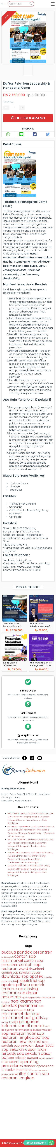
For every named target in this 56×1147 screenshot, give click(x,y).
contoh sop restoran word (20, 966)
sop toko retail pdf (46, 1058)
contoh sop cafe (7, 957)
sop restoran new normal (25, 1039)
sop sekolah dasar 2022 (34, 1045)
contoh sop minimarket (18, 958)
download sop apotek (22, 976)
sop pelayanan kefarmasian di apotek (22, 1023)
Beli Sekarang (29, 118)
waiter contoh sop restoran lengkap (25, 1075)
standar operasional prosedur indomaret (27, 1068)
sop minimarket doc (17, 1011)
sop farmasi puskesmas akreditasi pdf (36, 998)
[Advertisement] (28, 1108)
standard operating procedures (20, 1063)
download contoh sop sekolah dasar (22, 970)
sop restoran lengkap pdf (22, 1035)
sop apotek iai (25, 980)
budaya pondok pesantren (26, 952)
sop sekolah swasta (23, 1058)
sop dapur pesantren (19, 994)
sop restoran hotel (18, 1033)
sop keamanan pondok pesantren (21, 1003)
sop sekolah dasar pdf (26, 1055)
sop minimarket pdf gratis (22, 1015)
